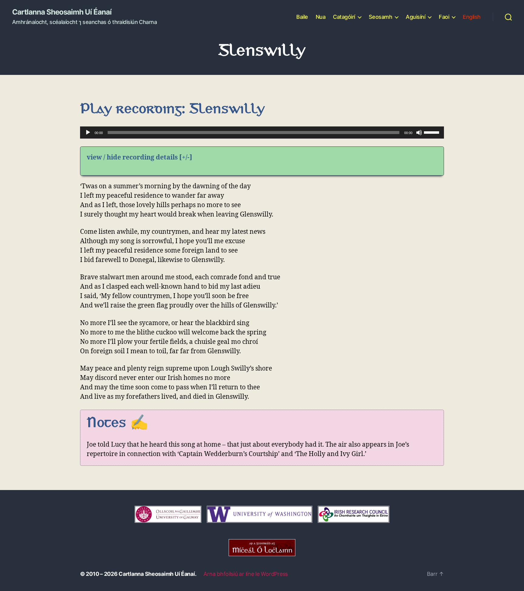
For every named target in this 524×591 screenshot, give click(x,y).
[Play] (88, 132)
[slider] (432, 131)
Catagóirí (344, 17)
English (472, 17)
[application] (262, 132)
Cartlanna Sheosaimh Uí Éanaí (62, 12)
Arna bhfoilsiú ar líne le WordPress (245, 574)
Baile (302, 17)
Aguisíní (415, 17)
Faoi (444, 17)
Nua (321, 17)
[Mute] (419, 132)
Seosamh (380, 17)
